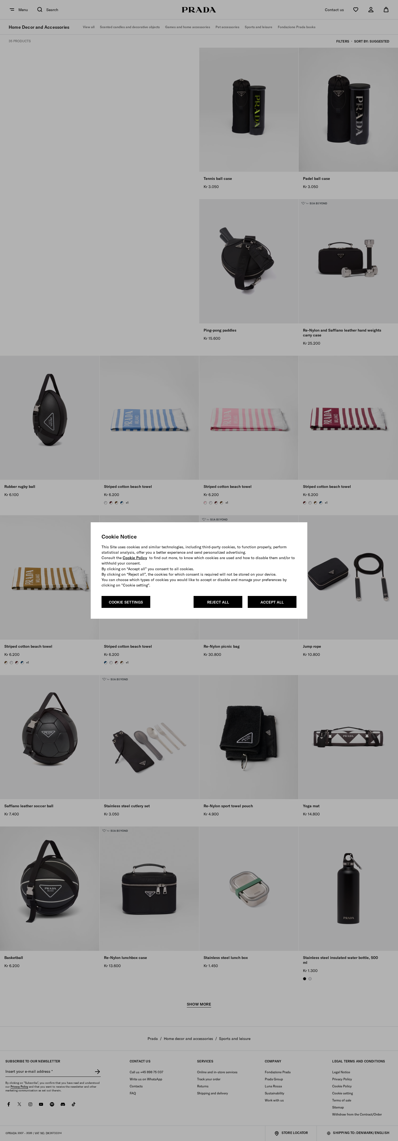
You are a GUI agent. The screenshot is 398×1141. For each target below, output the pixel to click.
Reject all (218, 602)
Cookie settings (126, 602)
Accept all (272, 602)
